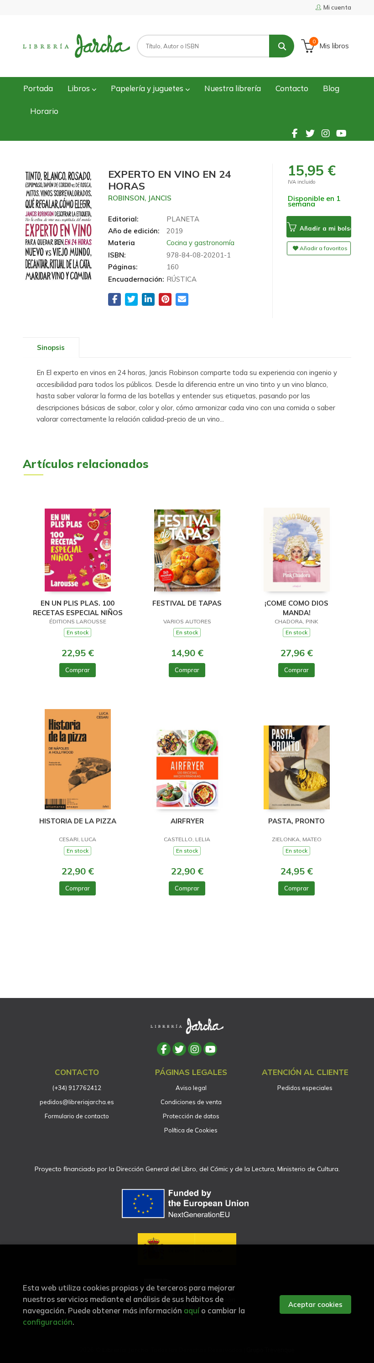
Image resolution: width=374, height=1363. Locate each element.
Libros (80, 88)
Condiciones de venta (191, 1102)
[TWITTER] (310, 133)
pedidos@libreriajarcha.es (77, 1102)
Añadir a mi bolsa (325, 228)
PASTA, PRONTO (296, 821)
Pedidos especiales (304, 1087)
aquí (191, 1310)
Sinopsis (51, 347)
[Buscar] (281, 46)
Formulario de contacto (77, 1116)
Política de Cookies (191, 1130)
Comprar (77, 670)
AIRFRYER (187, 821)
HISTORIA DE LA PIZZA (77, 821)
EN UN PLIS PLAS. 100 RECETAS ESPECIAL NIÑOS (78, 608)
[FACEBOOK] (294, 133)
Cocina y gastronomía (200, 242)
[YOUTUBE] (341, 133)
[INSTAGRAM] (325, 133)
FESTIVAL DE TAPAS (187, 603)
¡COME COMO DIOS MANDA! (296, 608)
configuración (48, 1322)
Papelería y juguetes (148, 88)
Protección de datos (191, 1116)
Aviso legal (191, 1087)
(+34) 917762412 (76, 1087)
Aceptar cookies (315, 1304)
